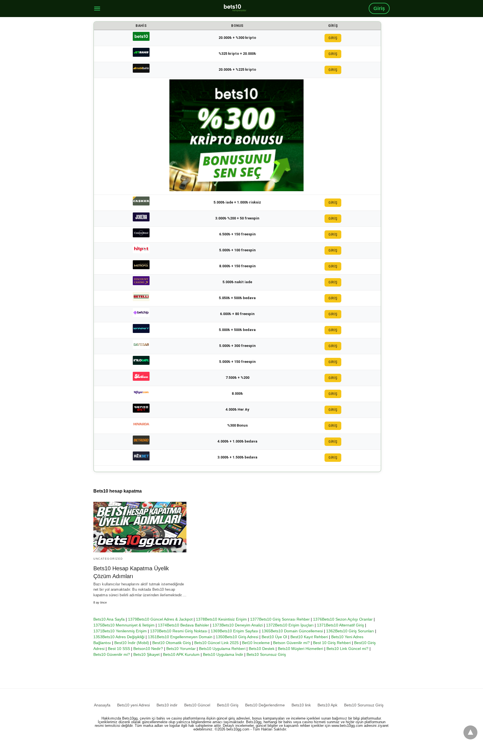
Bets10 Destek (261, 648)
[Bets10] (235, 7)
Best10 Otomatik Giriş (171, 642)
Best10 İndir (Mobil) (131, 642)
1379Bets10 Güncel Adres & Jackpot (160, 619)
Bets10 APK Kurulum (181, 654)
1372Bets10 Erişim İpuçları (290, 625)
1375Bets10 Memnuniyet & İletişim (124, 625)
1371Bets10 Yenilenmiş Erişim (120, 631)
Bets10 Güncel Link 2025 (216, 642)
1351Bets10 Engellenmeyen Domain (180, 637)
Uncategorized (108, 558)
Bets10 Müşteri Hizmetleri (300, 648)
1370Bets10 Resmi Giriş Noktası (178, 631)
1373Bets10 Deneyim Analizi (237, 625)
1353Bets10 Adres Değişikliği (119, 637)
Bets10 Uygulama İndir (223, 654)
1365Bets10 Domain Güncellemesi (292, 631)
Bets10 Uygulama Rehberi (222, 648)
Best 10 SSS (119, 648)
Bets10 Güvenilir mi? (111, 654)
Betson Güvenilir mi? (291, 642)
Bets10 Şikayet (146, 654)
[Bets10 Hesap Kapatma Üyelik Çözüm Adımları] (139, 527)
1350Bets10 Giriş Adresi (237, 637)
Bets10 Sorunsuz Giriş (266, 654)
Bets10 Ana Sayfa (109, 619)
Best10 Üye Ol (274, 637)
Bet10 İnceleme (256, 642)
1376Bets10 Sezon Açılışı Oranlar (343, 619)
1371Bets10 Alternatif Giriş (340, 625)
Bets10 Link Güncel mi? (347, 648)
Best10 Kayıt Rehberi (309, 637)
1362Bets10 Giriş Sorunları (350, 631)
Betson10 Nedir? (148, 648)
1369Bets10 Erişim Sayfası (234, 631)
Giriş (379, 8)
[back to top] (470, 732)
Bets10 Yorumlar (181, 648)
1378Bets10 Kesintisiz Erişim (221, 619)
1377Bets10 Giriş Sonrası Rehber (280, 619)
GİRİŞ (332, 38)
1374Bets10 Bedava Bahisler (183, 625)
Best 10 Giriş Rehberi (332, 642)
